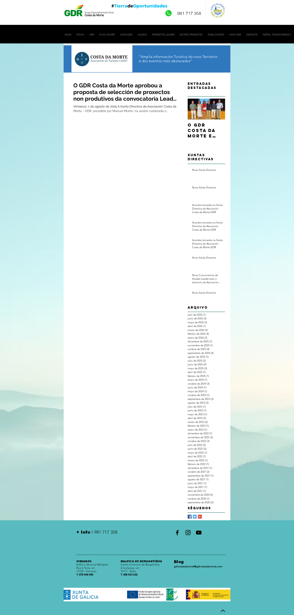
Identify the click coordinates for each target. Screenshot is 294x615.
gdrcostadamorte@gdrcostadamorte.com (198, 566)
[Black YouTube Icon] (198, 532)
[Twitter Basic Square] (195, 517)
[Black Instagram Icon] (188, 532)
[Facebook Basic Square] (190, 517)
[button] (107, 34)
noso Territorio (205, 57)
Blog (179, 561)
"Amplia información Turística (163, 57)
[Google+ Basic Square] (200, 517)
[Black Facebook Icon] (177, 532)
